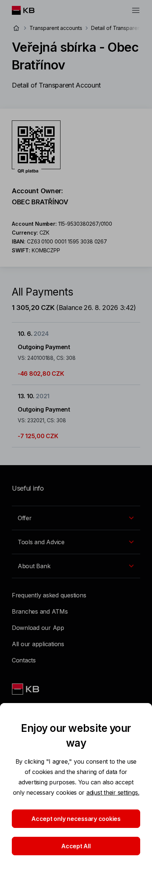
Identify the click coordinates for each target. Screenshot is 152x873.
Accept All (75, 846)
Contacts (24, 660)
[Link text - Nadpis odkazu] (26, 689)
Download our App (38, 627)
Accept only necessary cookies (76, 818)
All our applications (38, 644)
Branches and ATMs (40, 611)
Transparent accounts (56, 28)
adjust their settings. (112, 792)
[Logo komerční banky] (29, 10)
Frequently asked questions (49, 595)
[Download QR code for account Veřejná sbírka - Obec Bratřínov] (36, 147)
